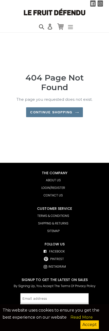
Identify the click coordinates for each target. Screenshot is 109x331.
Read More (81, 317)
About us (53, 180)
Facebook (57, 251)
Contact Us (53, 195)
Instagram (57, 266)
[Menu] (69, 25)
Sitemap (53, 231)
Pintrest (57, 259)
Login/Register (53, 188)
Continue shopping (51, 112)
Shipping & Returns (53, 223)
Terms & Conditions (53, 216)
